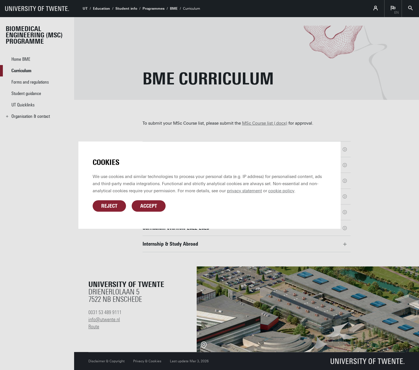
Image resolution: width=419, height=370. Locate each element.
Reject (109, 206)
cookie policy (281, 190)
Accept (148, 206)
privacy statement (244, 190)
